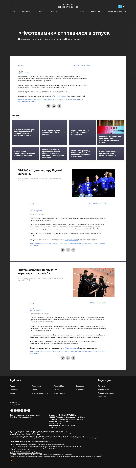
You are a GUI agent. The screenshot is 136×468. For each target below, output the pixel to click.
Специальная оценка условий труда (22, 451)
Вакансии (14, 393)
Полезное (80, 11)
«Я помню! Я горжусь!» (117, 11)
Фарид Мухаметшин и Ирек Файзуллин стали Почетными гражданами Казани (110, 139)
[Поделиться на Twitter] (48, 106)
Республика (26, 11)
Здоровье (54, 11)
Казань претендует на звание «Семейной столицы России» (53, 132)
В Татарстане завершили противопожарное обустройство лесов (109, 153)
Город (12, 11)
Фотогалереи (81, 390)
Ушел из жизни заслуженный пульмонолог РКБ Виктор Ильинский (24, 153)
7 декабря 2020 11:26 (97, 203)
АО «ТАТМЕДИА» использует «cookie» (23, 446)
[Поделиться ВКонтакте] (54, 106)
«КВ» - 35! (102, 396)
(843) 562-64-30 (64, 421)
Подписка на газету (106, 393)
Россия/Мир (96, 11)
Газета (40, 11)
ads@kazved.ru (55, 427)
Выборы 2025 (103, 389)
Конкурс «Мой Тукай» (40, 393)
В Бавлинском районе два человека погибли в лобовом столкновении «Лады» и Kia (81, 153)
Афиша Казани (59, 393)
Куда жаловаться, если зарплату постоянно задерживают (80, 132)
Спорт (67, 11)
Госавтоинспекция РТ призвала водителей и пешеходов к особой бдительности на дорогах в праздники (53, 153)
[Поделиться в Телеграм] (59, 106)
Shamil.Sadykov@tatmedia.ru (21, 417)
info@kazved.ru (55, 423)
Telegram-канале (59, 96)
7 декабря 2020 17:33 (81, 65)
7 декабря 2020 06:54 (97, 303)
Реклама (101, 386)
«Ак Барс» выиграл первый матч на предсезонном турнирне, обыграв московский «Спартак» (25, 133)
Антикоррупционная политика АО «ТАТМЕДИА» (26, 453)
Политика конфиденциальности (20, 449)
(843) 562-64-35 (71, 425)
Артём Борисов (24, 73)
